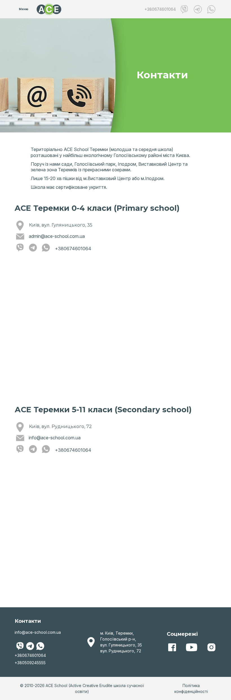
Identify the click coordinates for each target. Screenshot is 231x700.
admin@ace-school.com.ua (57, 236)
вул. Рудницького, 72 (120, 650)
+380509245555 (30, 662)
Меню (23, 9)
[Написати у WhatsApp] (211, 9)
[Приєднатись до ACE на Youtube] (191, 647)
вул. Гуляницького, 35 (121, 645)
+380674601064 (160, 9)
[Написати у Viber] (184, 9)
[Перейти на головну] (49, 9)
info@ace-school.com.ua (55, 437)
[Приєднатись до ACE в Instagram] (211, 647)
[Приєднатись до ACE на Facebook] (172, 647)
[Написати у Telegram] (198, 9)
